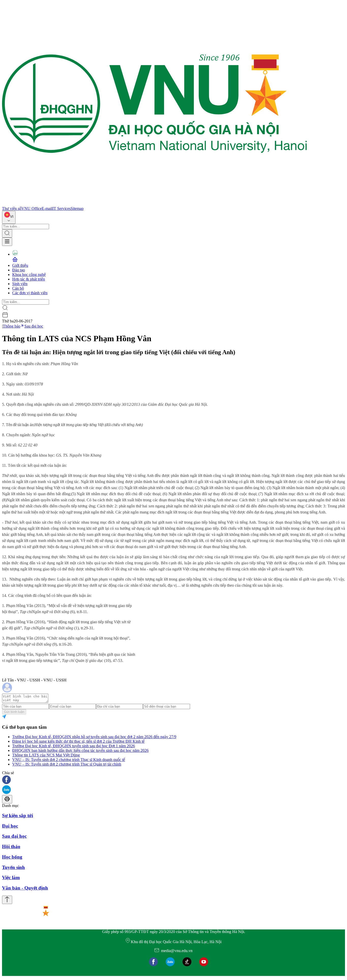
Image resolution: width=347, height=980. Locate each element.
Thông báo (11, 326)
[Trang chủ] (154, 204)
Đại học (10, 826)
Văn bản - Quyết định (25, 888)
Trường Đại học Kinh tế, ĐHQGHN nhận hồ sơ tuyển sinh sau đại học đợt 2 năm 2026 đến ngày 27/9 (94, 737)
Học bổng (12, 857)
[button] (173, 780)
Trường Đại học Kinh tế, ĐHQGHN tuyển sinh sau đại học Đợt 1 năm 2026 (73, 746)
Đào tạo (18, 270)
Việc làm (11, 877)
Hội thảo (11, 846)
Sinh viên (19, 284)
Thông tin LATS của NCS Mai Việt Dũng (46, 755)
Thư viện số (11, 208)
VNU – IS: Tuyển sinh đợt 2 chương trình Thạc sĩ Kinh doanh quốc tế (68, 759)
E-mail (47, 208)
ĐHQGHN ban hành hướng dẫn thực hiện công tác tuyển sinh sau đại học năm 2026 (80, 750)
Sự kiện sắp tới (17, 815)
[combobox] (8, 217)
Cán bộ (18, 288)
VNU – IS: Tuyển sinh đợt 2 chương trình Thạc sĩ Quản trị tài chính (66, 764)
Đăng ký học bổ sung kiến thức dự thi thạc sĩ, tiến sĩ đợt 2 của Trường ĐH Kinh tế (78, 741)
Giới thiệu (20, 265)
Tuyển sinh (13, 867)
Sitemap (77, 208)
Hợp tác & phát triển (28, 279)
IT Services (61, 208)
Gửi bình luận (14, 712)
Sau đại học (33, 326)
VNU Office (31, 208)
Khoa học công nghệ (29, 274)
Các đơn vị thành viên (30, 293)
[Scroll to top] (7, 900)
